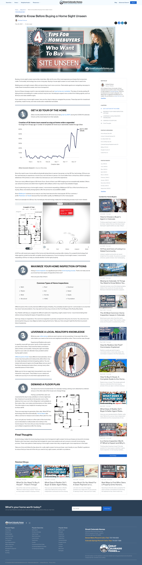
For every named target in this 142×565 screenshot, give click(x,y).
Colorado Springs (114, 91)
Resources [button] (36, 2)
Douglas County (105, 149)
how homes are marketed (62, 91)
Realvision (22, 195)
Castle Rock (104, 152)
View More (103, 98)
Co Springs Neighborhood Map (39, 546)
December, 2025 (105, 183)
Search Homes (8, 538)
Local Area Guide (9, 536)
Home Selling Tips (105, 141)
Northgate (61, 550)
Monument (61, 548)
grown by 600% (65, 114)
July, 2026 (103, 163)
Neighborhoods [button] (25, 2)
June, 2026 (103, 166)
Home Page (8, 530)
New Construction (36, 536)
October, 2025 (104, 185)
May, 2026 (103, 169)
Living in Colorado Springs (107, 136)
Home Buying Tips (105, 133)
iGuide (29, 195)
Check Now (107, 508)
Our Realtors (8, 540)
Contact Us (8, 532)
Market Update (8, 534)
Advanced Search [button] (124, 2)
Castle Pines (61, 536)
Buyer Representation (10, 542)
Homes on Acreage (36, 532)
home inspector (41, 270)
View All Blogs (113, 455)
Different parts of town (22, 357)
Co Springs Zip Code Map (38, 548)
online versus (44, 336)
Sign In (133, 2)
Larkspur (61, 546)
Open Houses (35, 534)
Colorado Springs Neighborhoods (109, 144)
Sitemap (7, 550)
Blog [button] (116, 2)
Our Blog (7, 552)
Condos (34, 542)
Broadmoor (61, 534)
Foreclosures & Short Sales (38, 544)
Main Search (35, 530)
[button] (26, 523)
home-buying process (68, 270)
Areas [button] (16, 2)
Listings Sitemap (44, 562)
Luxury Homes (35, 538)
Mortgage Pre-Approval (10, 548)
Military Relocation (9, 544)
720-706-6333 (114, 538)
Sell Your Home (8, 546)
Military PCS (104, 147)
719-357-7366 (116, 541)
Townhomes (35, 540)
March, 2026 (104, 174)
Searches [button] (8, 2)
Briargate (61, 532)
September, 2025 (105, 188)
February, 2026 (104, 177)
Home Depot (41, 413)
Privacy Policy (52, 562)
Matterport (22, 193)
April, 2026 (103, 172)
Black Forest (61, 530)
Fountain (61, 544)
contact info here (118, 96)
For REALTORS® (105, 139)
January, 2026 (104, 180)
